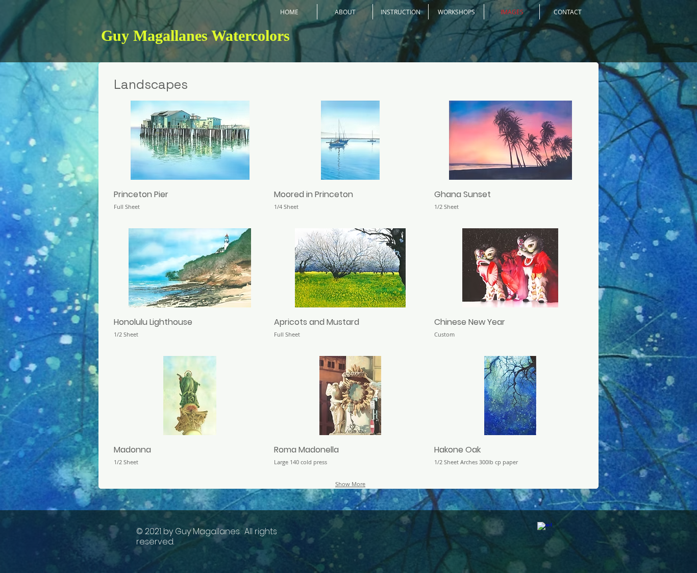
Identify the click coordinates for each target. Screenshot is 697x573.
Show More (350, 484)
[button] (190, 161)
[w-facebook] (544, 529)
